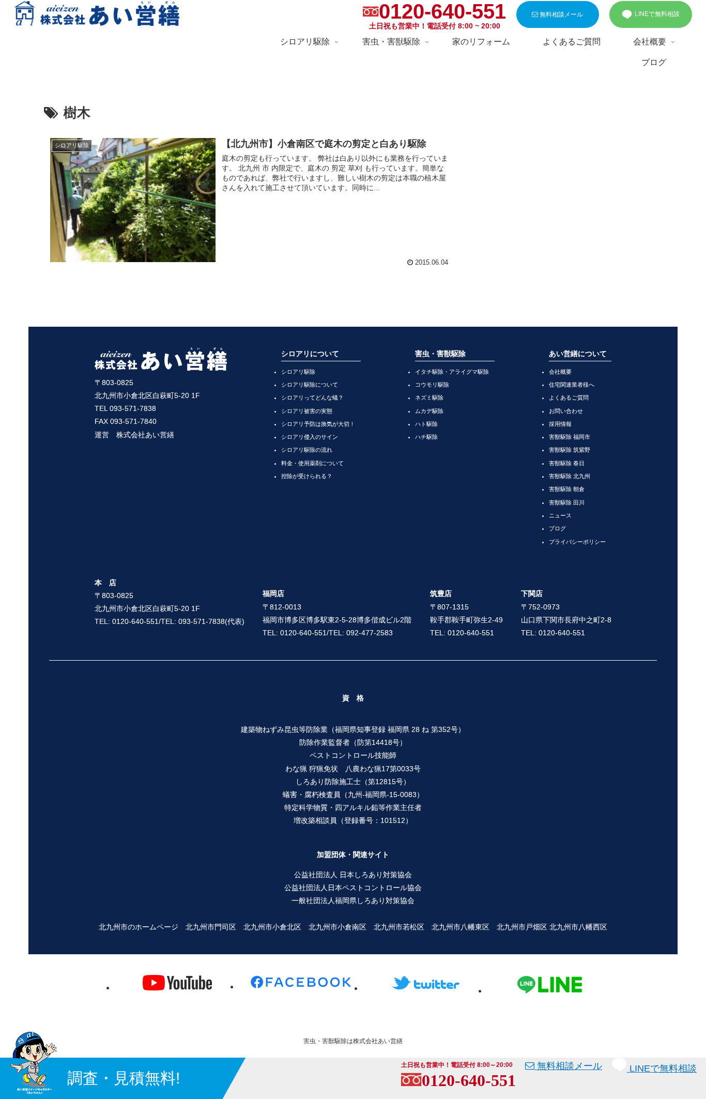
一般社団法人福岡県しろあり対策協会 (353, 900)
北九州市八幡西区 (578, 927)
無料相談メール (560, 14)
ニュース (560, 515)
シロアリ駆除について (309, 384)
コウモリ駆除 (432, 384)
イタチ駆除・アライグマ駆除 (452, 372)
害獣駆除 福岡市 (569, 437)
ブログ (557, 528)
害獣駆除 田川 (567, 502)
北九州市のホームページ (138, 927)
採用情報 (560, 424)
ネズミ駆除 (429, 397)
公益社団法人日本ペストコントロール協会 (353, 887)
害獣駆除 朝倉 (567, 489)
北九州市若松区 (399, 927)
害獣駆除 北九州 (569, 476)
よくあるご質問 (569, 397)
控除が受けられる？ (306, 476)
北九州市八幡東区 (460, 927)
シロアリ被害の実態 (306, 411)
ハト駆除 (426, 424)
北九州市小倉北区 (272, 927)
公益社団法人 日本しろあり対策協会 (353, 875)
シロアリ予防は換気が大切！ (318, 424)
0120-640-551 (442, 11)
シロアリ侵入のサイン (309, 437)
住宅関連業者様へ (571, 384)
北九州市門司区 (211, 927)
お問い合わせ (566, 411)
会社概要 (560, 372)
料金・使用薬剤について (312, 463)
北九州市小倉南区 (337, 927)
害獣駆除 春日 (567, 463)
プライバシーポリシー (577, 542)
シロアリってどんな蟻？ (312, 397)
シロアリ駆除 (298, 372)
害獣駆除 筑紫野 (569, 450)
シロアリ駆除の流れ (306, 450)
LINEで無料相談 (657, 14)
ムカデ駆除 (429, 411)
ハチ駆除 (426, 437)
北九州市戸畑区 (522, 927)
